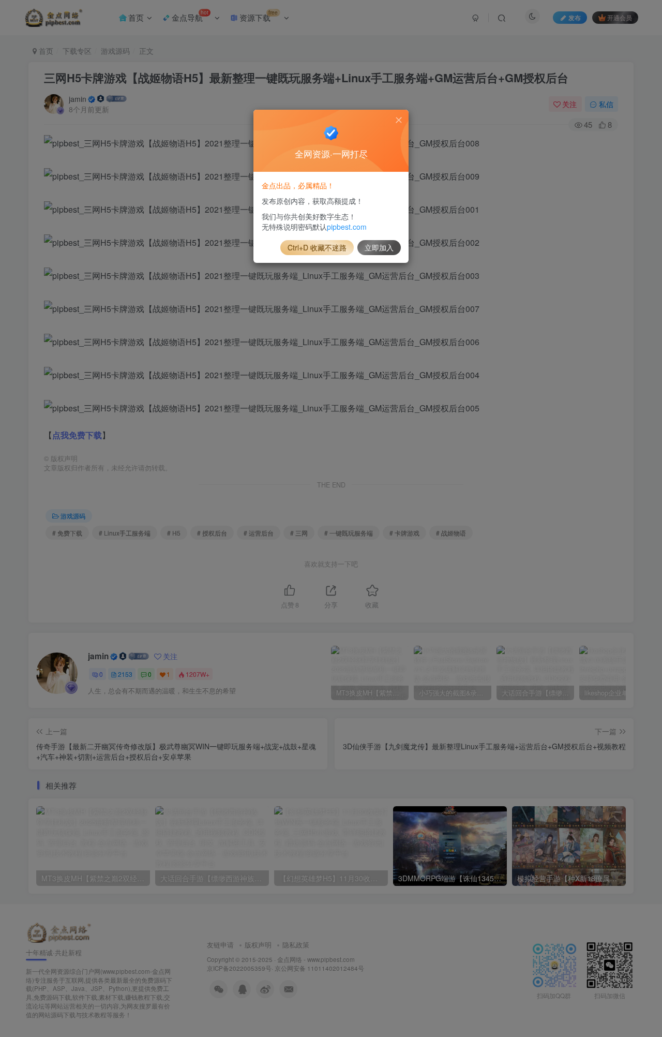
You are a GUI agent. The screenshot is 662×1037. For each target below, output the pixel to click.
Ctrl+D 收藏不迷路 (317, 247)
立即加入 (379, 247)
